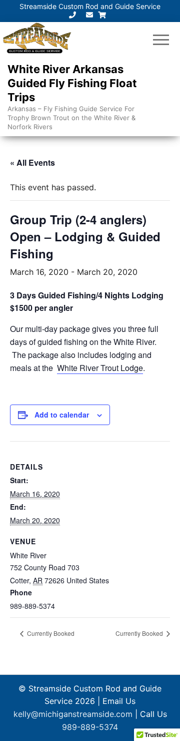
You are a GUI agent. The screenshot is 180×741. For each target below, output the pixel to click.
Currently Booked (50, 633)
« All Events (32, 162)
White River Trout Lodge (100, 368)
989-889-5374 (90, 727)
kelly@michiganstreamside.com (74, 714)
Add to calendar (61, 415)
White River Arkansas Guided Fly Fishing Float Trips (72, 83)
